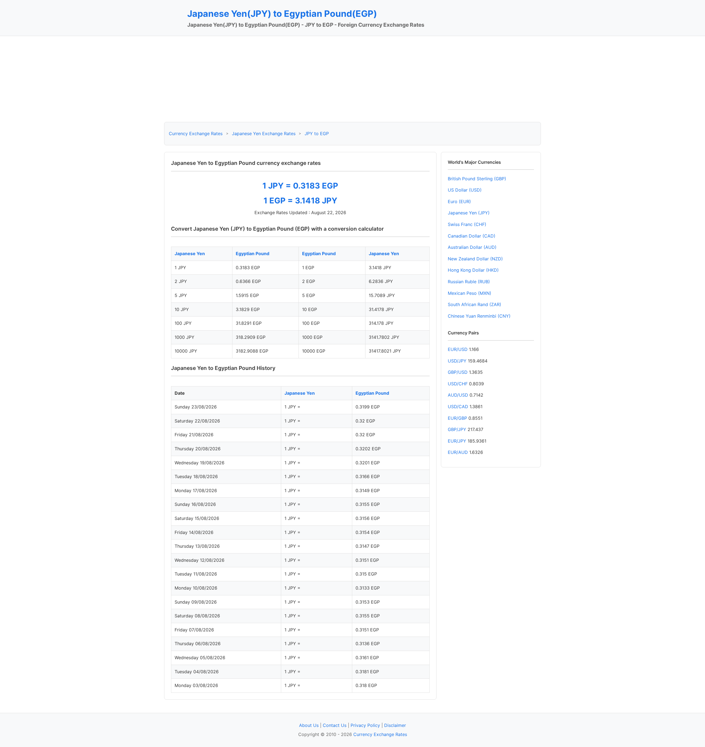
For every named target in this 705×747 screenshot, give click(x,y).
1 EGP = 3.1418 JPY (300, 200)
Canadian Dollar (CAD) (471, 236)
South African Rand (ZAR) (474, 304)
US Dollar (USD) (465, 190)
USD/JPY (457, 361)
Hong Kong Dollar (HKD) (473, 270)
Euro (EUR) (459, 201)
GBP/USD (458, 372)
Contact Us (334, 725)
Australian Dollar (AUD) (472, 247)
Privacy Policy (365, 725)
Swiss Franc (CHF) (467, 224)
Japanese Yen (190, 253)
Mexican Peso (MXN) (469, 293)
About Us (309, 725)
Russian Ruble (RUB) (469, 281)
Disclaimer (395, 725)
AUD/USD (458, 395)
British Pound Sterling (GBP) (477, 178)
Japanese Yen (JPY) (469, 213)
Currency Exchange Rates (196, 133)
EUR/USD (458, 349)
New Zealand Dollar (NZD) (475, 258)
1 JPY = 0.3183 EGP (300, 185)
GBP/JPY (457, 429)
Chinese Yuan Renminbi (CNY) (479, 316)
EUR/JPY (457, 441)
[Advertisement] (352, 79)
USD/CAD (458, 406)
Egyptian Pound (252, 253)
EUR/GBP (457, 418)
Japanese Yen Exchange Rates (263, 133)
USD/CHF (458, 383)
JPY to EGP (317, 133)
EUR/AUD (458, 452)
